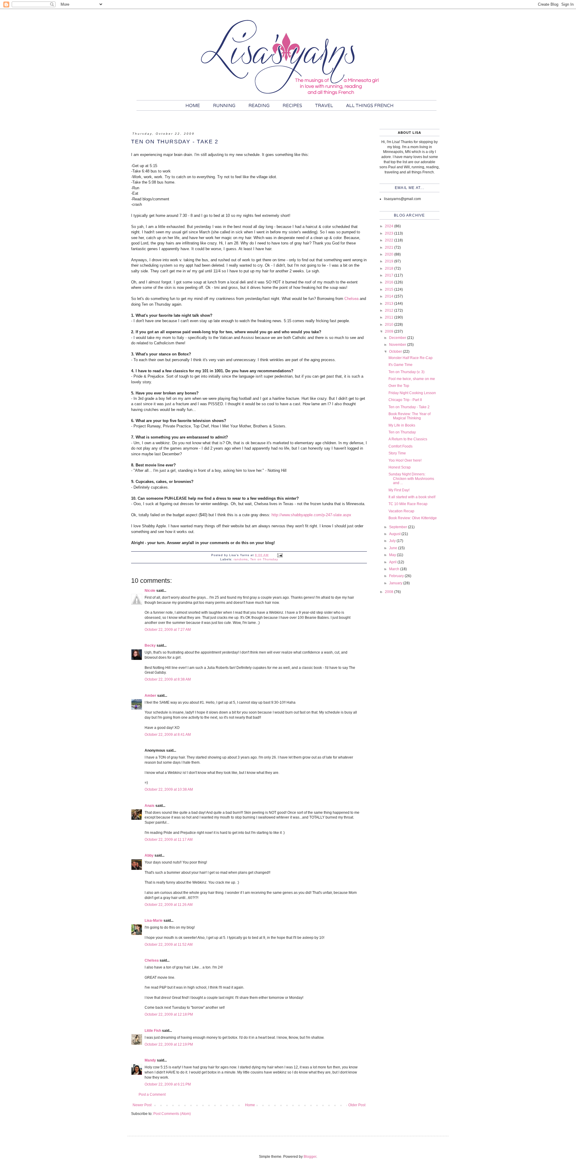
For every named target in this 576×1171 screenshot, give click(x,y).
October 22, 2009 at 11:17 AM (169, 839)
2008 (389, 592)
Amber (150, 695)
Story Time (397, 453)
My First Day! (399, 490)
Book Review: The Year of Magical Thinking (409, 416)
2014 (389, 296)
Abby (149, 855)
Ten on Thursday (264, 559)
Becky (150, 645)
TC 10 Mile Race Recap (408, 504)
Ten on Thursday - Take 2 (409, 407)
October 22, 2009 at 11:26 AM (169, 905)
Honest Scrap (399, 467)
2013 (389, 303)
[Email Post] (280, 555)
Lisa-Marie (154, 920)
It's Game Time (400, 365)
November (398, 345)
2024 (389, 226)
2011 (389, 317)
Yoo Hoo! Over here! (405, 460)
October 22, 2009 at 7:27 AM (168, 629)
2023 (389, 233)
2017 (389, 275)
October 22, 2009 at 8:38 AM (168, 679)
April (393, 562)
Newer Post (142, 1105)
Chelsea (351, 298)
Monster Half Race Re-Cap (410, 358)
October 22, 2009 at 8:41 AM (168, 734)
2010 (389, 324)
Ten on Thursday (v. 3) (406, 372)
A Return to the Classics (407, 439)
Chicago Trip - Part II (405, 400)
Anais (149, 806)
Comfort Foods (400, 446)
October (396, 351)
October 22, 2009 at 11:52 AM (169, 944)
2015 (389, 289)
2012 (389, 310)
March (394, 569)
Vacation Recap (401, 511)
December (398, 338)
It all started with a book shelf (411, 497)
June (393, 548)
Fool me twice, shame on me (411, 379)
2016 (389, 282)
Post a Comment (152, 1094)
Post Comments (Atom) (172, 1114)
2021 (389, 247)
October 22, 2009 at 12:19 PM (169, 1044)
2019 (389, 261)
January (396, 583)
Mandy (150, 1060)
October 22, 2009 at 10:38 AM (169, 789)
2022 (389, 240)
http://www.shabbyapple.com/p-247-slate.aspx (311, 515)
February (397, 576)
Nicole (150, 590)
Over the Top (398, 386)
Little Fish (153, 1031)
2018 (389, 268)
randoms (241, 559)
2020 (389, 254)
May (393, 555)
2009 (389, 331)
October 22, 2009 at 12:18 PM (169, 1014)
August (395, 534)
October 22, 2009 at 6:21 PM (168, 1084)
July (393, 541)
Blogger (310, 1157)
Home (250, 1105)
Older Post (356, 1105)
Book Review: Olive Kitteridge (412, 518)
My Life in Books (401, 425)
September (398, 527)
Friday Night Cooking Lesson (412, 393)
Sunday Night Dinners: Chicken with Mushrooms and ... (411, 478)
